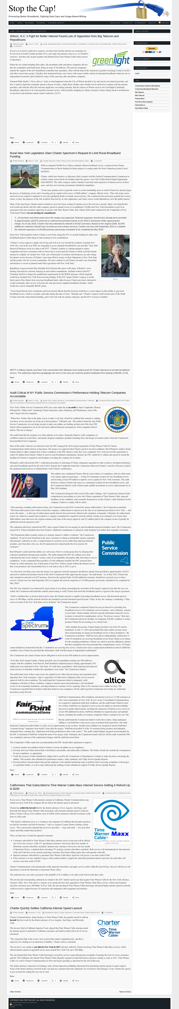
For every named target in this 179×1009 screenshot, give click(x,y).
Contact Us (127, 23)
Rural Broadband (78, 161)
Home (12, 23)
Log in (137, 73)
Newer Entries (125, 992)
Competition (82, 44)
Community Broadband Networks (146, 89)
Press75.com (33, 1002)
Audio (45, 44)
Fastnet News (140, 98)
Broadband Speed (54, 44)
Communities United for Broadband (147, 86)
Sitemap (12, 1006)
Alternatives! (140, 23)
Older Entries (15, 992)
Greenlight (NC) (105, 44)
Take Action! (115, 23)
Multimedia (29, 23)
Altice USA (47, 401)
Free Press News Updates (144, 102)
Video (87, 161)
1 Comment (98, 161)
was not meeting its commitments (41, 212)
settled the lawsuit (28, 807)
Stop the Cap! (32, 8)
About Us (152, 23)
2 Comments (17, 46)
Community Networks (69, 44)
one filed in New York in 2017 (47, 946)
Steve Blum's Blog (141, 108)
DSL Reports (139, 92)
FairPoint (91, 401)
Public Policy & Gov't (119, 44)
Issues (19, 23)
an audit (72, 407)
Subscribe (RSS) (17, 1005)
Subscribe (165, 23)
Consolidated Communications (76, 401)
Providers (41, 23)
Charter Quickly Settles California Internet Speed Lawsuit (46, 908)
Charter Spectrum (49, 161)
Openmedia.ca (140, 105)
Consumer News (93, 44)
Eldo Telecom (139, 95)
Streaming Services (56, 23)
